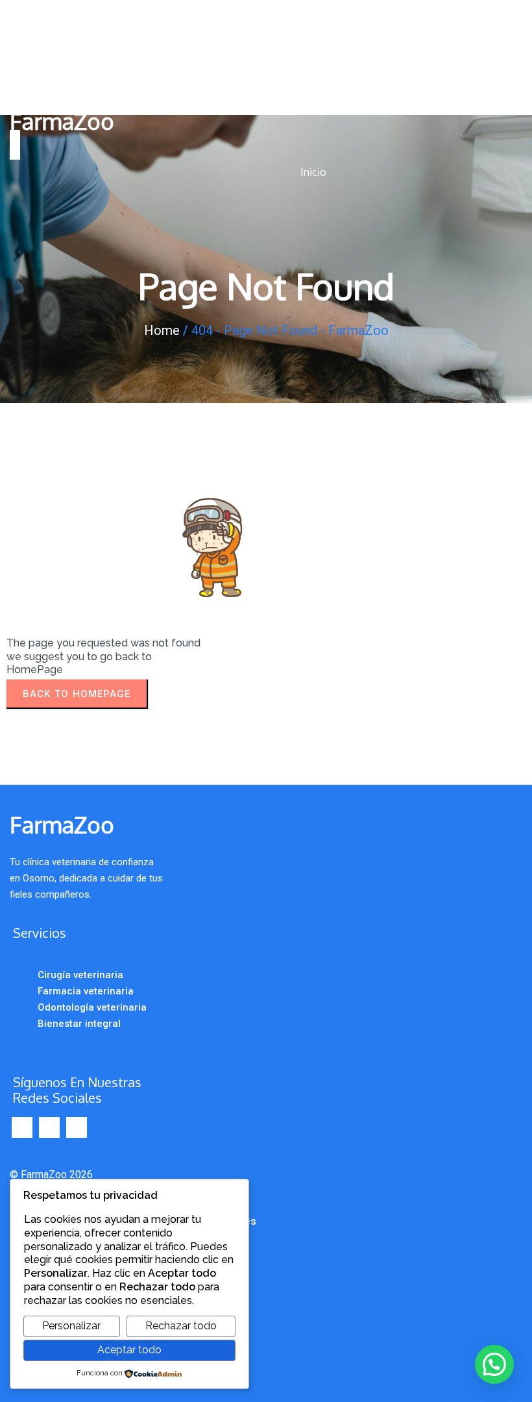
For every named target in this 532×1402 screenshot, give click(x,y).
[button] (494, 1364)
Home (162, 330)
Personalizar (71, 1326)
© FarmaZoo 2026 (51, 1174)
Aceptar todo (129, 1350)
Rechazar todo (181, 1326)
